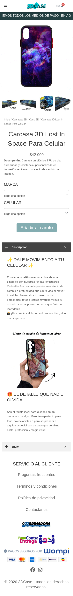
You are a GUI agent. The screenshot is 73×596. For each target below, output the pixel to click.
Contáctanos (36, 509)
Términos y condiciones (36, 486)
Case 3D (34, 119)
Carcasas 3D (19, 119)
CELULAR (12, 202)
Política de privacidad (36, 498)
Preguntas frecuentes (36, 474)
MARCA (11, 184)
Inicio (7, 119)
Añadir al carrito (36, 227)
